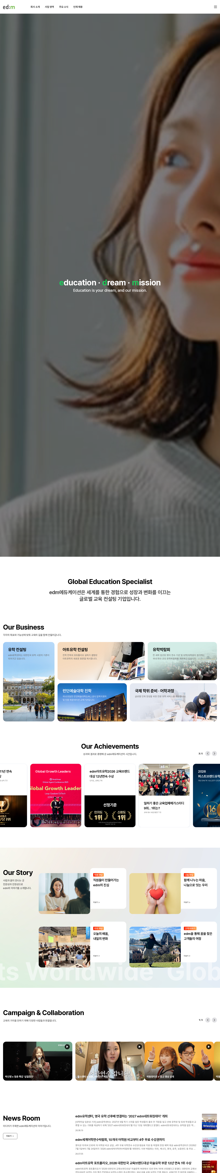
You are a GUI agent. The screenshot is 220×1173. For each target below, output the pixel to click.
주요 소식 (63, 6)
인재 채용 (77, 6)
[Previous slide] (207, 753)
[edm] (9, 7)
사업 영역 (49, 6)
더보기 (9, 1136)
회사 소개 (35, 6)
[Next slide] (214, 753)
